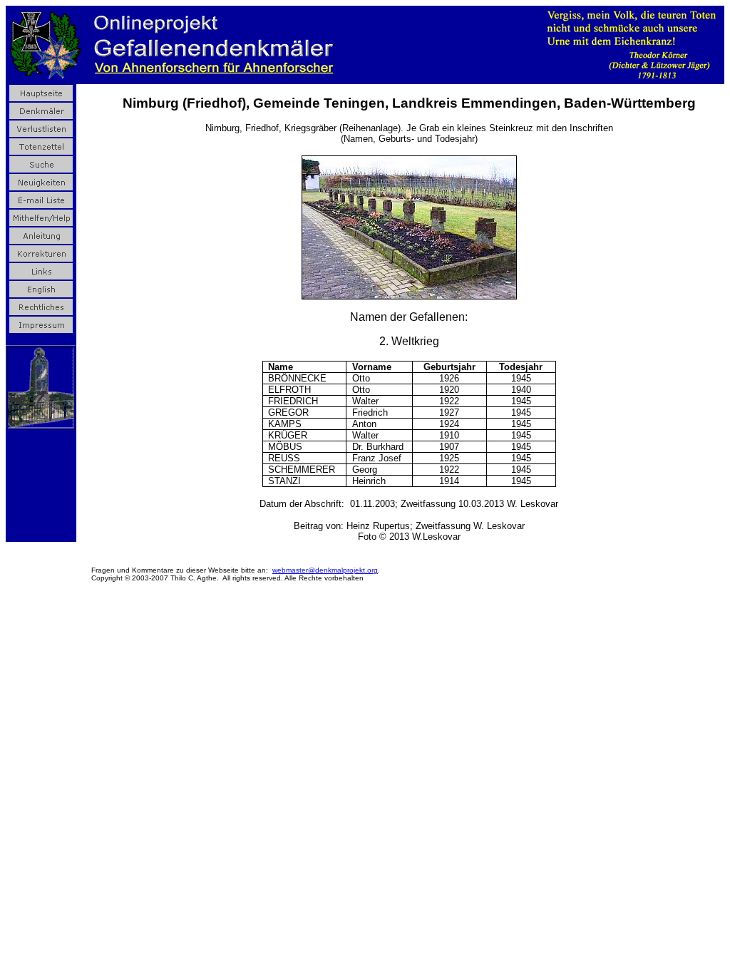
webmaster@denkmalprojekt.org (325, 570)
